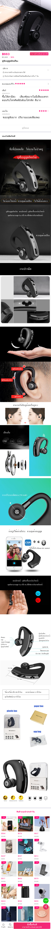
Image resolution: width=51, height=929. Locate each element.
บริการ (5, 68)
